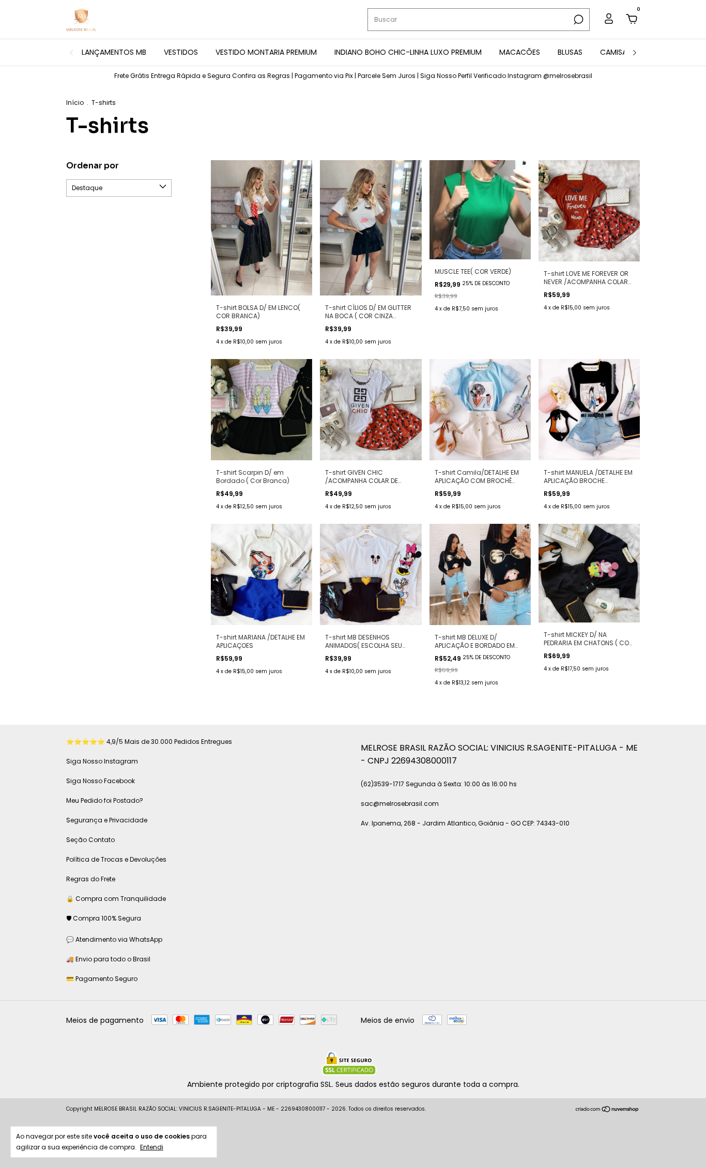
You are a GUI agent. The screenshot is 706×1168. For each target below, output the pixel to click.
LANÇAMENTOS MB (114, 52)
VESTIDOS (181, 52)
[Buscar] (577, 19)
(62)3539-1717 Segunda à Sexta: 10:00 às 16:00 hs (439, 784)
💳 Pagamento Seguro (101, 978)
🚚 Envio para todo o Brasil (108, 959)
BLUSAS (570, 52)
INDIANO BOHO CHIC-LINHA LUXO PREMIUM (408, 52)
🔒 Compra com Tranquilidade (116, 898)
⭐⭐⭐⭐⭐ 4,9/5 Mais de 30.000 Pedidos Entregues (149, 741)
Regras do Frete (90, 879)
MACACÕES (519, 52)
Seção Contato (90, 839)
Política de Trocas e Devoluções (116, 859)
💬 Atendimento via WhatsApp (114, 939)
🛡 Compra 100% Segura (103, 918)
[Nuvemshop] (607, 1110)
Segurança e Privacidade (106, 820)
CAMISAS (615, 52)
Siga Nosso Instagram (102, 761)
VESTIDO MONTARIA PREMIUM (266, 52)
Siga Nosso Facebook (100, 780)
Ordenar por (92, 165)
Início (75, 102)
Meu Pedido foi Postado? (104, 800)
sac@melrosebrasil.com (400, 803)
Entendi (151, 1147)
